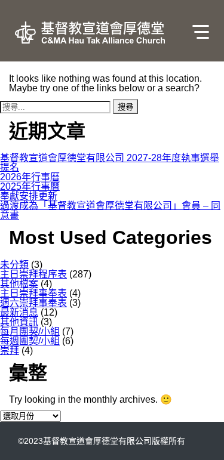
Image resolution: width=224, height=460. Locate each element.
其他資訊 (19, 322)
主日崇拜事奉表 (33, 293)
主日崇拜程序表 (33, 274)
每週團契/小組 (30, 341)
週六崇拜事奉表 (33, 303)
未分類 (14, 265)
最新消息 (19, 312)
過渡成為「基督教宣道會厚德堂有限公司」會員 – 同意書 (110, 210)
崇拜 (9, 350)
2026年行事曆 (30, 177)
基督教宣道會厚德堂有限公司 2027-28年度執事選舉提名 (109, 162)
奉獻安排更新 (28, 196)
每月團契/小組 (30, 331)
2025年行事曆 (30, 186)
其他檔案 (19, 284)
